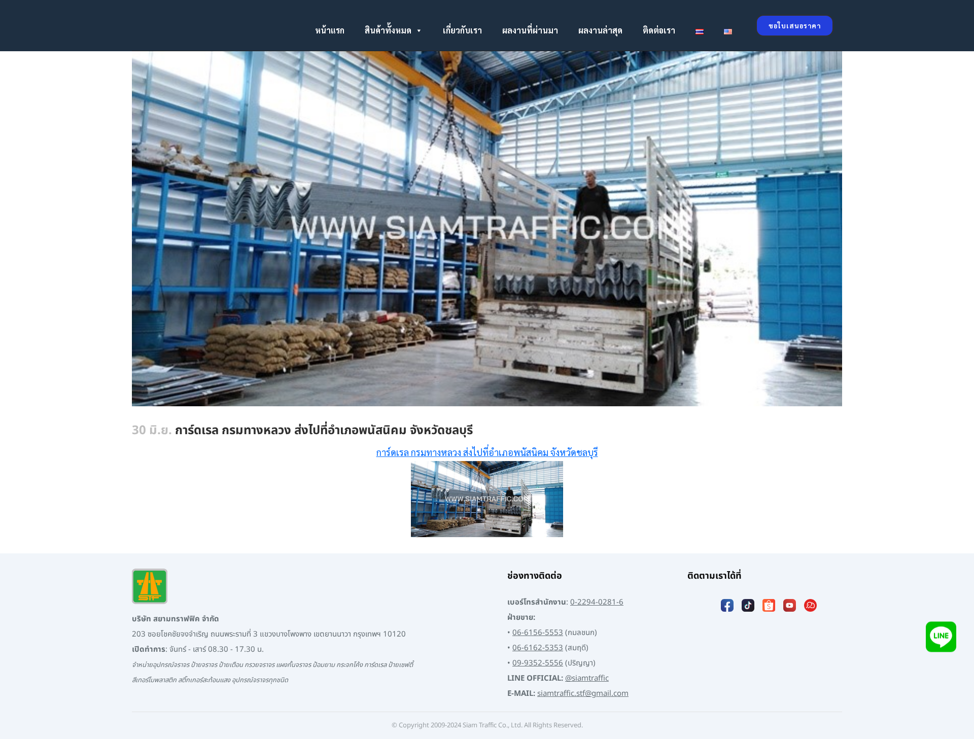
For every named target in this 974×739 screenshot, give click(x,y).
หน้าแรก (329, 30)
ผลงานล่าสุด (600, 30)
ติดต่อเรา (659, 30)
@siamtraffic (587, 678)
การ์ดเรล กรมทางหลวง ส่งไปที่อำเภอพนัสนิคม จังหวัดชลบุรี (487, 452)
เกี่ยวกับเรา (462, 30)
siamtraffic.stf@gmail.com (583, 693)
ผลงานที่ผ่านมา (530, 30)
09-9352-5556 (537, 663)
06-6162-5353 (537, 648)
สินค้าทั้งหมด (388, 30)
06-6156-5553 (537, 633)
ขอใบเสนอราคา (795, 25)
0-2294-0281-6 (596, 602)
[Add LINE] (941, 642)
